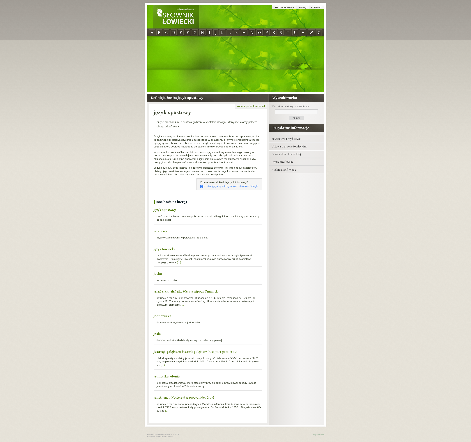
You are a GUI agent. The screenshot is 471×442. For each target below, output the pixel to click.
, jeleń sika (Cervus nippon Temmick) (186, 291)
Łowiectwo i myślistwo (286, 138)
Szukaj (302, 7)
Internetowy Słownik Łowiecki (176, 17)
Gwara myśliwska (282, 162)
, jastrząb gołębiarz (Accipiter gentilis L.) (195, 351)
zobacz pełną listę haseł (251, 106)
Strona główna (284, 7)
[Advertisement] (235, 64)
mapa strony (318, 434)
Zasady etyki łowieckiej (286, 154)
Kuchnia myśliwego (284, 169)
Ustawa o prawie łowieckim (289, 146)
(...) (179, 262)
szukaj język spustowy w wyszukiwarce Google (230, 186)
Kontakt (316, 7)
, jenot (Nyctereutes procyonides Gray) (184, 397)
